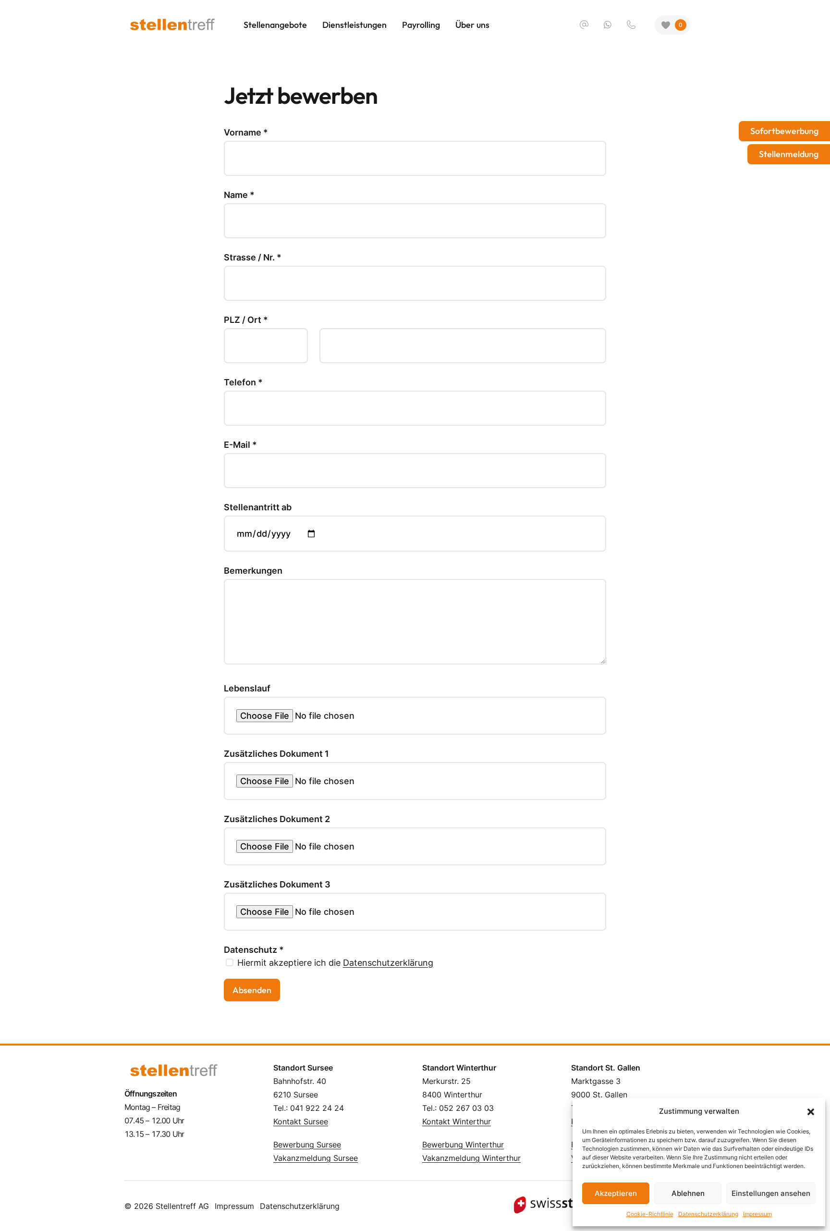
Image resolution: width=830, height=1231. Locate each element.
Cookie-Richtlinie (649, 1214)
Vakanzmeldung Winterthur (471, 1158)
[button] (811, 1111)
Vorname (246, 132)
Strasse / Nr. (252, 257)
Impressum (757, 1214)
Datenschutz (254, 950)
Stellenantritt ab (258, 507)
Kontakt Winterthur (456, 1121)
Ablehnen (688, 1193)
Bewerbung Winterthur (463, 1144)
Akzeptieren (616, 1193)
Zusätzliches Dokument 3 (277, 884)
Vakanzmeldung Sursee (315, 1158)
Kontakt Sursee (300, 1121)
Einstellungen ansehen (771, 1193)
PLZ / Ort (246, 320)
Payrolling (421, 24)
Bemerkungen (253, 570)
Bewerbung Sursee (307, 1144)
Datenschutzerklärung (708, 1214)
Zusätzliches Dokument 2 (277, 819)
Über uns (472, 24)
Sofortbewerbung (784, 130)
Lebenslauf (247, 688)
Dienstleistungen (354, 24)
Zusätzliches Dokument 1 (276, 754)
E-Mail (240, 445)
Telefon (243, 382)
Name (239, 195)
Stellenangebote (275, 24)
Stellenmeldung (788, 154)
